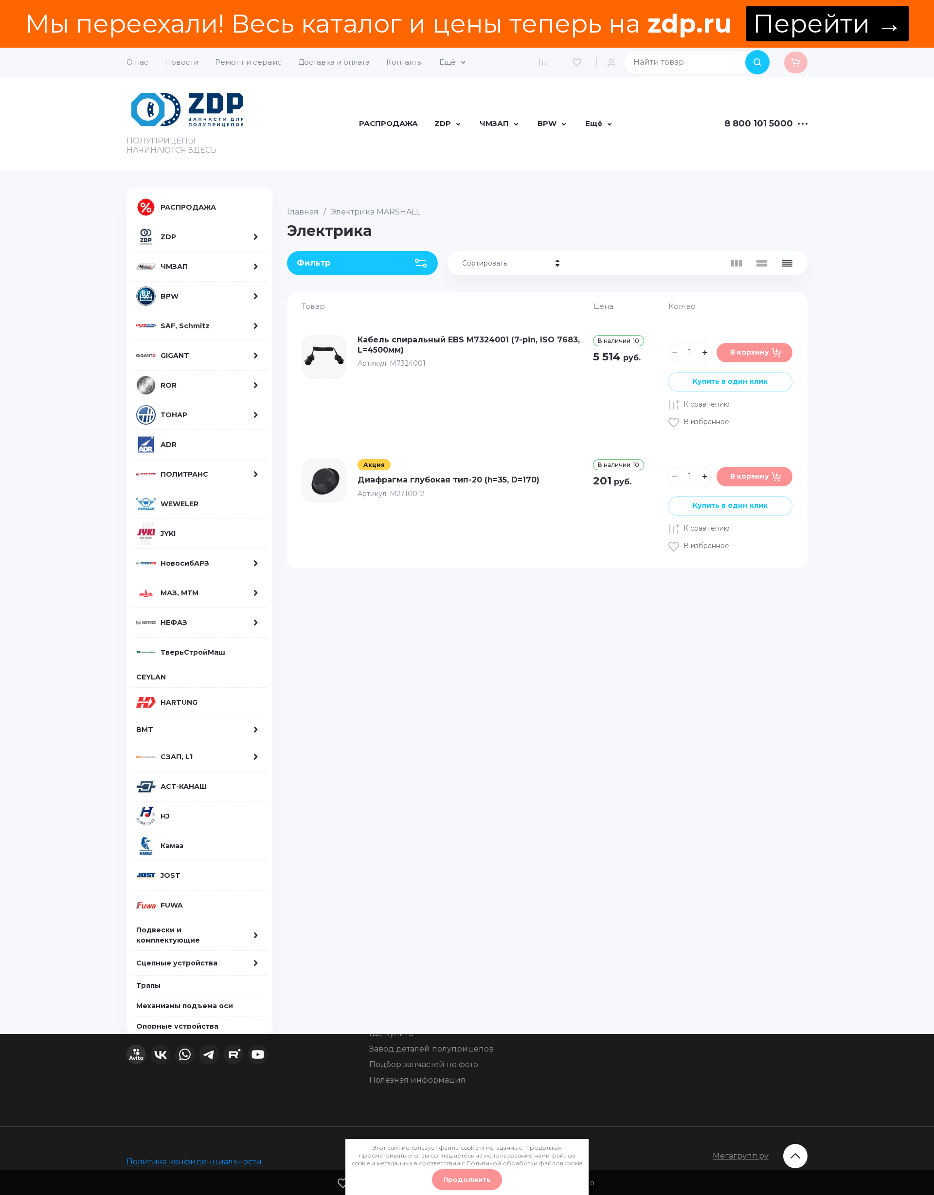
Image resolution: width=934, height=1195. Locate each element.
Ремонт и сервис (248, 62)
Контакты (404, 62)
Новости (181, 62)
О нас (137, 62)
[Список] (761, 263)
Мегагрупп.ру (741, 1155)
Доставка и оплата (334, 62)
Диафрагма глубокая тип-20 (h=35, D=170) (448, 479)
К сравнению (706, 404)
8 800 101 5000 (758, 124)
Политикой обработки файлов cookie (524, 1163)
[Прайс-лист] (787, 263)
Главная (303, 211)
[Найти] (757, 62)
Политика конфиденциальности (194, 1161)
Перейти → (827, 23)
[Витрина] (736, 263)
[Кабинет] (614, 62)
